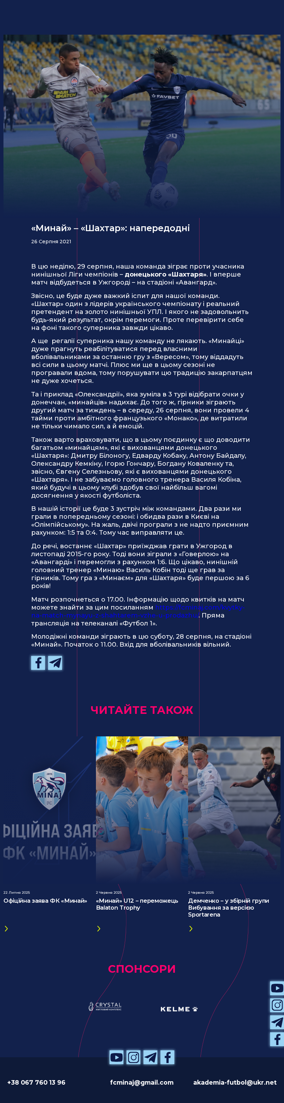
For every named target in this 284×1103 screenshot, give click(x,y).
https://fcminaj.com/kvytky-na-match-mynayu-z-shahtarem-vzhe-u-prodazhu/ (138, 611)
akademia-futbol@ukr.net (235, 1082)
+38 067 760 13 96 (36, 1082)
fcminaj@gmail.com (142, 1082)
